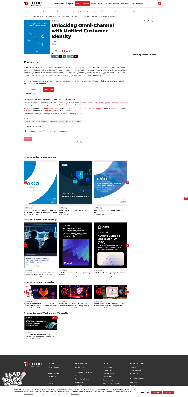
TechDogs (37, 114)
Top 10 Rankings (137, 4)
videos (26, 110)
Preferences (144, 392)
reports (112, 108)
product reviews (117, 103)
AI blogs (69, 105)
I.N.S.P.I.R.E (51, 370)
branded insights (52, 108)
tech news (62, 103)
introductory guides (102, 103)
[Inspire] (70, 3)
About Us (133, 367)
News (93, 4)
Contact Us (134, 382)
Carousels (78, 385)
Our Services (79, 367)
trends (125, 103)
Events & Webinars (113, 4)
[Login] (159, 3)
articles (84, 103)
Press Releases (135, 370)
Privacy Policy (107, 370)
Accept (168, 392)
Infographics (79, 382)
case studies (96, 108)
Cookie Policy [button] (28, 394)
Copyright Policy (108, 373)
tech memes (87, 105)
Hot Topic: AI (125, 4)
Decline (156, 392)
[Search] (155, 3)
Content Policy (108, 380)
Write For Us (134, 373)
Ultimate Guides (58, 4)
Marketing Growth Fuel (84, 372)
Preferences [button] (75, 394)
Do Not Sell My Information (112, 383)
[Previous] (25, 182)
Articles (100, 4)
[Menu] (163, 3)
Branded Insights (82, 4)
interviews (52, 105)
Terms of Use (107, 367)
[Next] (127, 182)
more (29, 105)
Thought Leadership (82, 379)
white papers (76, 108)
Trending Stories (53, 373)
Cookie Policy (107, 377)
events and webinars (47, 110)
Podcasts (78, 376)
